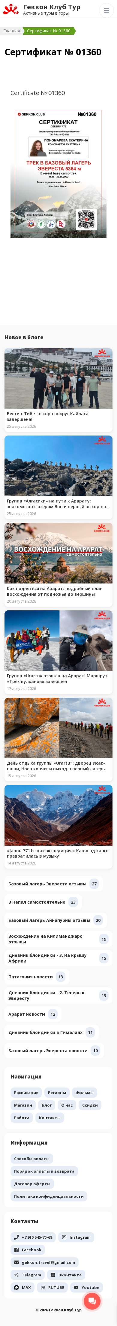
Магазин (23, 1105)
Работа (21, 1117)
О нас (67, 1105)
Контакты (50, 1117)
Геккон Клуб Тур (51, 6)
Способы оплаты (32, 1158)
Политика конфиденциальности (49, 1196)
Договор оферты (32, 1183)
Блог (47, 1105)
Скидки (90, 1105)
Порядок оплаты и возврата (44, 1171)
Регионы (57, 1092)
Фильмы (85, 1092)
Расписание (26, 1092)
